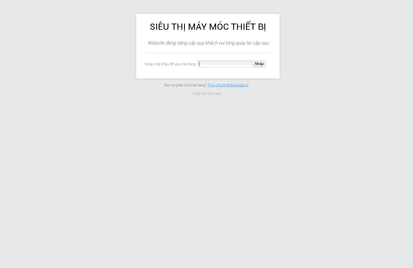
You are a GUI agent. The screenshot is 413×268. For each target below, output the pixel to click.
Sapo (217, 93)
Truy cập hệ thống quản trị (228, 85)
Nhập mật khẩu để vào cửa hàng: (170, 64)
